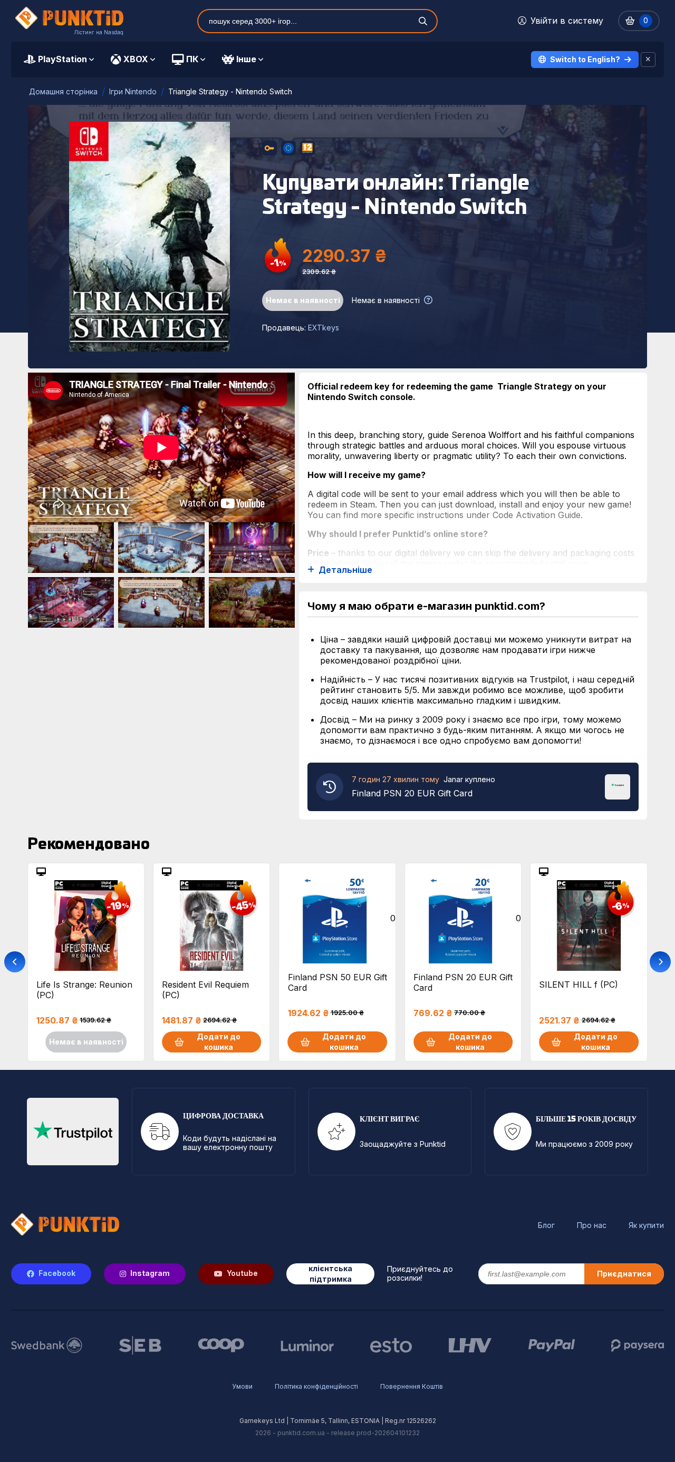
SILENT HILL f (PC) (578, 984)
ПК (192, 59)
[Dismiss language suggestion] (648, 59)
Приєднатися (624, 1273)
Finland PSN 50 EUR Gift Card (337, 982)
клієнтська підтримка (330, 1273)
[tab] (59, 59)
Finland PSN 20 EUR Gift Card (463, 982)
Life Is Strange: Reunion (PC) (84, 989)
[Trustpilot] (617, 785)
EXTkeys (323, 327)
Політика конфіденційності (316, 1386)
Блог (546, 1225)
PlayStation (62, 59)
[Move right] (660, 961)
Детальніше (345, 570)
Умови (242, 1386)
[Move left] (14, 961)
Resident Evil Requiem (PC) (205, 989)
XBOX (135, 59)
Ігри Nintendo (133, 91)
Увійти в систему (567, 20)
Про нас (591, 1225)
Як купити (646, 1225)
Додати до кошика (218, 1041)
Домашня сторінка (63, 91)
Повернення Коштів (411, 1386)
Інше (246, 59)
